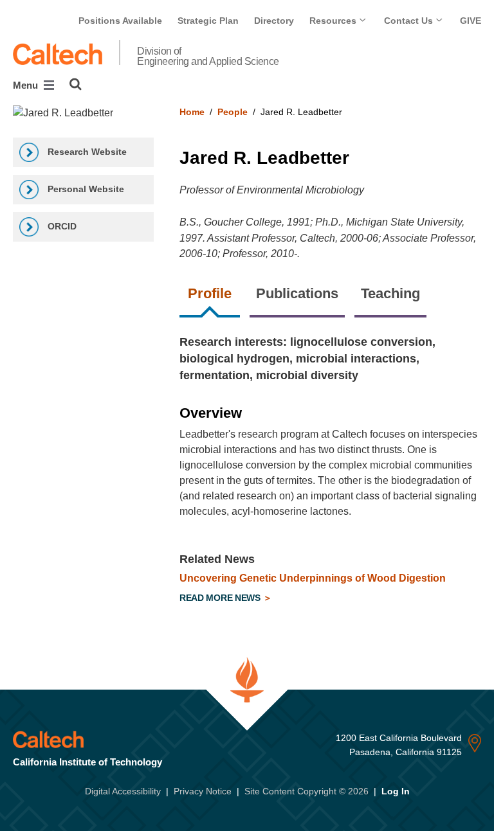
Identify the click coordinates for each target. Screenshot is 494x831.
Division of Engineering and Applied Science (208, 56)
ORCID (61, 226)
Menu (27, 85)
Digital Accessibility (123, 791)
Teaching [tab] (390, 293)
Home (192, 112)
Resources (334, 20)
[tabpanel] (330, 471)
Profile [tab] (210, 293)
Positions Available (120, 20)
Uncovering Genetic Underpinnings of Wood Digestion (312, 578)
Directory (274, 20)
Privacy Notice (203, 791)
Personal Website (84, 189)
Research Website (86, 152)
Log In (395, 791)
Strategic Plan (208, 20)
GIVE (470, 20)
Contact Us (409, 20)
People (232, 112)
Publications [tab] (297, 293)
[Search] (75, 84)
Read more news (221, 598)
